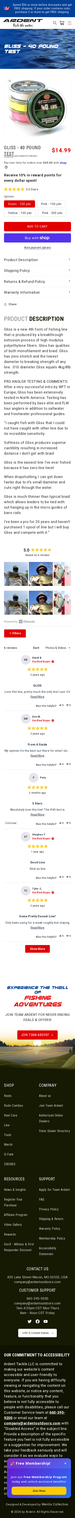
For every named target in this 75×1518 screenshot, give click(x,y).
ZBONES (10, 1164)
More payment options (37, 247)
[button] (69, 23)
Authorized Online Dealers (51, 1118)
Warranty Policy (49, 1229)
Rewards (10, 1234)
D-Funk (9, 1154)
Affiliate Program (15, 1215)
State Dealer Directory (54, 1131)
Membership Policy (52, 1238)
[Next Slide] (68, 574)
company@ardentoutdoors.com (37, 1282)
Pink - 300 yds (52, 213)
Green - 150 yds (19, 204)
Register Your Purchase (13, 1202)
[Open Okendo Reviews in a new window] (19, 621)
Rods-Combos (13, 1105)
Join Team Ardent (35, 1035)
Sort (36, 647)
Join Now (39, 1490)
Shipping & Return (51, 1219)
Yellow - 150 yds (20, 213)
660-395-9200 (37, 1298)
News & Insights (15, 1190)
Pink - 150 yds (51, 204)
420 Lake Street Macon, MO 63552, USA (37, 1277)
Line (7, 1125)
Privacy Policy (49, 1209)
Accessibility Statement (47, 1251)
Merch (8, 1144)
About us (45, 1096)
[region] (37, 574)
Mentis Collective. (55, 1504)
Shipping (8, 156)
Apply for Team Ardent (54, 1190)
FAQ (41, 1199)
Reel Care (10, 1115)
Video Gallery (13, 1225)
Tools (7, 1135)
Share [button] (13, 304)
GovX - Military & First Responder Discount (19, 1247)
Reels (8, 1096)
